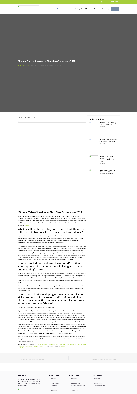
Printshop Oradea (32, 347)
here (27, 225)
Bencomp (41, 347)
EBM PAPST (40, 344)
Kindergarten (79, 9)
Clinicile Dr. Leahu (49, 344)
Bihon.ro (62, 347)
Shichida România (61, 344)
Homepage (62, 9)
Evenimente (26, 65)
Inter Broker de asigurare (74, 344)
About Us (70, 9)
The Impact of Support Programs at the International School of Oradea (106, 158)
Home (19, 65)
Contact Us (115, 9)
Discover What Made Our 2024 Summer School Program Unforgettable (107, 172)
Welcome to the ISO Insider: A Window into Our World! (108, 140)
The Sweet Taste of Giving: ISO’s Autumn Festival (107, 123)
